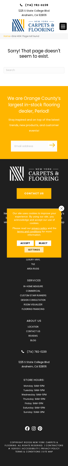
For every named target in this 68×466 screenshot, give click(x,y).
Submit (52, 145)
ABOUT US (34, 321)
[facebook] (27, 428)
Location (33, 326)
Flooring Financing (33, 309)
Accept (25, 243)
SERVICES (34, 280)
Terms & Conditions (27, 451)
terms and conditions (29, 231)
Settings (34, 249)
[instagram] (33, 428)
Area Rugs (33, 268)
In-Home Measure (33, 286)
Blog (33, 340)
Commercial (33, 290)
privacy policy (39, 228)
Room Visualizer (33, 304)
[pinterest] (40, 428)
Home (7, 36)
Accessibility (30, 448)
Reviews (33, 335)
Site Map (47, 451)
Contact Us (33, 331)
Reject (43, 243)
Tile (33, 264)
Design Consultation (33, 300)
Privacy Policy (50, 448)
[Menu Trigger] (63, 26)
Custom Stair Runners (33, 295)
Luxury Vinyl (33, 259)
